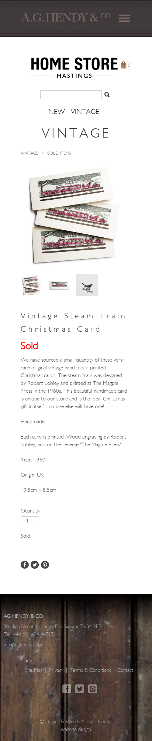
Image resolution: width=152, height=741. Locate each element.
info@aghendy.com (23, 645)
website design (76, 729)
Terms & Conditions (90, 670)
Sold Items (59, 153)
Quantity (30, 511)
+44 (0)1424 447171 (34, 634)
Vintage (29, 153)
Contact (125, 670)
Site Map (34, 670)
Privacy (56, 670)
